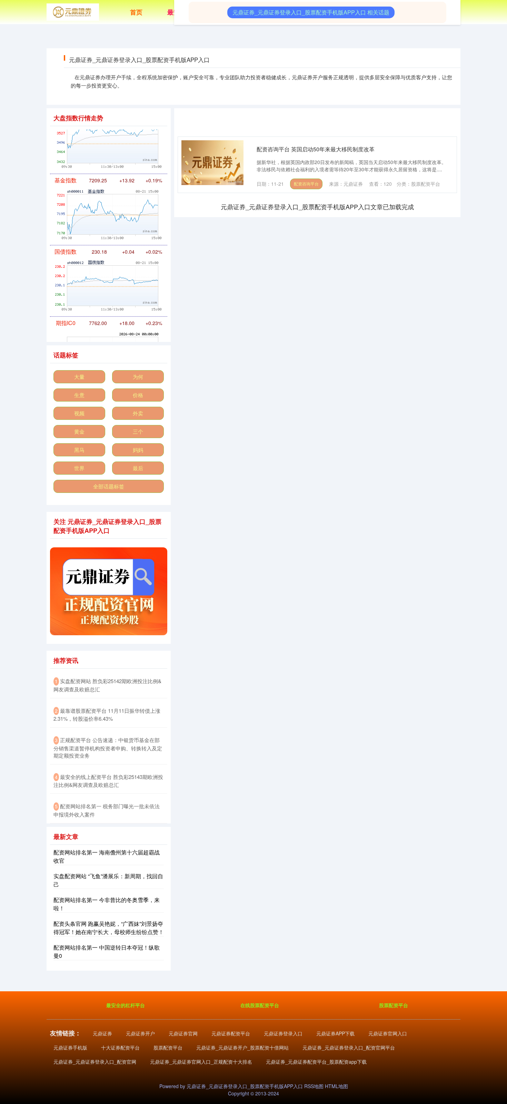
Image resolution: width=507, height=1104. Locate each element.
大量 (79, 376)
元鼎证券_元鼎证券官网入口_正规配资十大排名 (201, 1061)
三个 (138, 431)
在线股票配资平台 (259, 1005)
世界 (79, 468)
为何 (138, 376)
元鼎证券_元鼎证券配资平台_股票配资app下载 (316, 1061)
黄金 (79, 431)
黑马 (79, 449)
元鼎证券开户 (140, 1033)
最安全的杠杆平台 (125, 1005)
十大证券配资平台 (120, 1047)
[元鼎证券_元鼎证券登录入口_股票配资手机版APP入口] (73, 11)
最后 (138, 468)
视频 (79, 413)
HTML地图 (336, 1086)
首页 (136, 12)
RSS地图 (314, 1086)
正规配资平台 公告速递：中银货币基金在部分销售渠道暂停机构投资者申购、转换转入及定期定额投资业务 (107, 747)
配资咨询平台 (306, 183)
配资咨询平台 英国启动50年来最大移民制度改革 (316, 149)
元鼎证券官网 (183, 1033)
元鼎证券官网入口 (387, 1033)
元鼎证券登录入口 (283, 1033)
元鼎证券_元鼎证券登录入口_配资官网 (94, 1061)
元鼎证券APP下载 (335, 1033)
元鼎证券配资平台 (230, 1033)
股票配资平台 (393, 1005)
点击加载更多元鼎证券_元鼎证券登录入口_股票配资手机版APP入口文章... (317, 206)
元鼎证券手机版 (70, 1047)
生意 (79, 394)
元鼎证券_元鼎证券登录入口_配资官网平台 (348, 1047)
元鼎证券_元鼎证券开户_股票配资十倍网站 (242, 1047)
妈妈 (138, 449)
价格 (138, 394)
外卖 (138, 413)
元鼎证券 (102, 1033)
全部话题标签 (108, 486)
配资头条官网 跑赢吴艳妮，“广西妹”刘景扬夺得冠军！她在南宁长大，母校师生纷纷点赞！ (108, 928)
